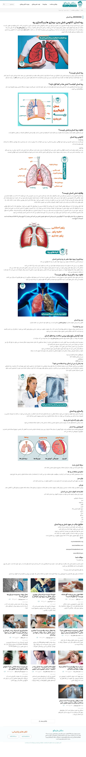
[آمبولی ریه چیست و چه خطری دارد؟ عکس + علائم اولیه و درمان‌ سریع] (70, 621)
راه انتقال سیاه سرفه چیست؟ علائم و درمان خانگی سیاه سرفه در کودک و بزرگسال (43, 633)
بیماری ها (45, 4)
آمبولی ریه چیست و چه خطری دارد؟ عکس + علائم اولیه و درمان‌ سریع (71, 632)
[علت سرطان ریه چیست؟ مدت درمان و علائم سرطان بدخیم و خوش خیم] (70, 691)
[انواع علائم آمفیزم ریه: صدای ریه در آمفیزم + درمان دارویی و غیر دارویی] (43, 657)
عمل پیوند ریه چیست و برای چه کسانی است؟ (17, 596)
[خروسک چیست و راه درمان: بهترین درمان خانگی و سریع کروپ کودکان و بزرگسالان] (43, 585)
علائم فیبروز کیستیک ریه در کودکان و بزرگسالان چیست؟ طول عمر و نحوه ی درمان (15, 633)
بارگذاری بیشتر (44, 721)
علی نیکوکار (78, 599)
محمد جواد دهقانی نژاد (75, 635)
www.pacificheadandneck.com (74, 549)
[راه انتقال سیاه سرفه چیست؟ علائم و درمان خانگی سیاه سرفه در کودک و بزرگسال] (43, 621)
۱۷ (65, 599)
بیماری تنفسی (62, 323)
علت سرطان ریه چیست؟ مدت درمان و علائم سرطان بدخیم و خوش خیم (71, 702)
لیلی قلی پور (50, 601)
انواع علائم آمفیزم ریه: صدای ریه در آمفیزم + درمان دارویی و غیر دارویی (43, 668)
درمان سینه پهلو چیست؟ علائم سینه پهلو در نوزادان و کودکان (71, 668)
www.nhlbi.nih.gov (78, 553)
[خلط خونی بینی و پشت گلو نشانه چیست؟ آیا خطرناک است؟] (70, 585)
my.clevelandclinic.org (77, 542)
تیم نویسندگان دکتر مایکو (20, 671)
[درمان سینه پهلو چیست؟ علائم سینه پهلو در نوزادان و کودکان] (70, 657)
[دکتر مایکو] (72, 4)
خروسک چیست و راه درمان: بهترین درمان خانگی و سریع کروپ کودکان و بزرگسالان (43, 597)
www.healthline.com (77, 545)
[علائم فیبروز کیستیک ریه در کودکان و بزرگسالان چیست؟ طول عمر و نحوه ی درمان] (15, 621)
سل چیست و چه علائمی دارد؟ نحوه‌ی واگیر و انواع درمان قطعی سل (15, 668)
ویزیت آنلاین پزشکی (24, 4)
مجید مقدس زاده (76, 671)
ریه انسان (80, 579)
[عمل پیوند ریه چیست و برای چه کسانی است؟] (15, 585)
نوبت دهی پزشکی (36, 4)
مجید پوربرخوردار (21, 599)
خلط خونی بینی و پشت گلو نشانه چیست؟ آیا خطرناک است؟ (72, 596)
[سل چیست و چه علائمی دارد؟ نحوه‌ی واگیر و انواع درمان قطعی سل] (15, 657)
